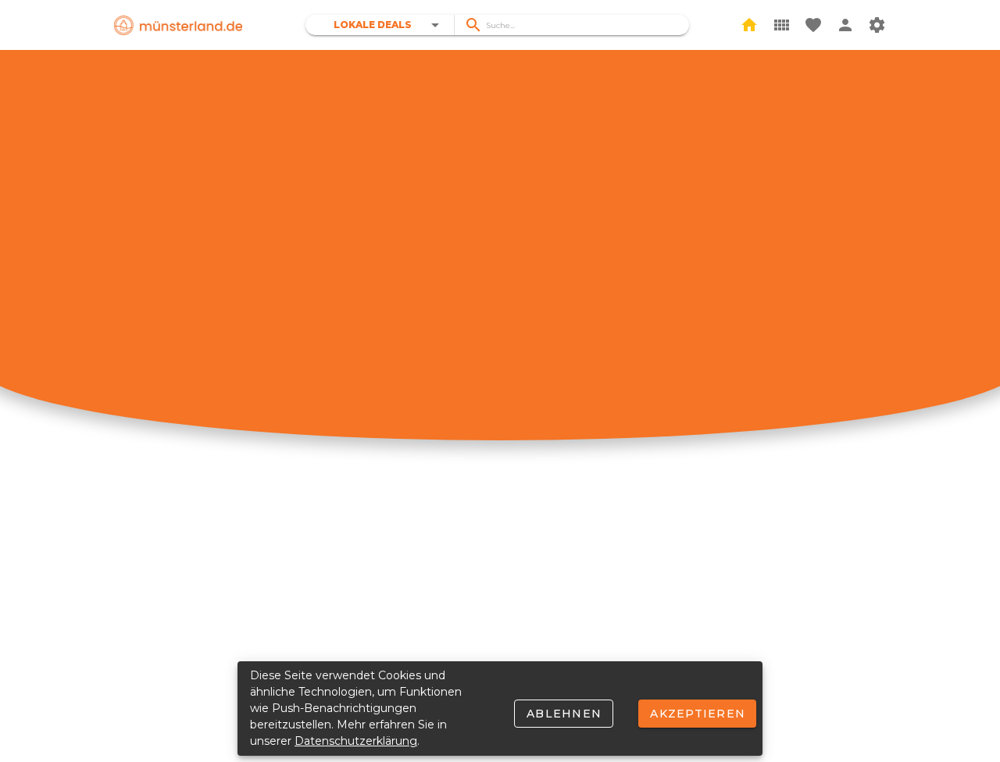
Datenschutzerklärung (356, 741)
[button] (389, 25)
